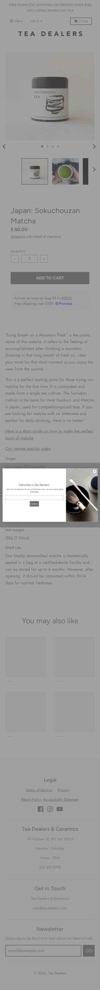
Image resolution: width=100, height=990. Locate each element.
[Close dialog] (94, 471)
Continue (34, 503)
